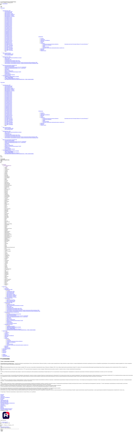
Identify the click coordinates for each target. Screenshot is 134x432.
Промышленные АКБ (6, 56)
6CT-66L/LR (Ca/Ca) (8, 32)
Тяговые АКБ (7, 58)
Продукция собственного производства (10, 65)
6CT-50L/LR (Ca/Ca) (8, 28)
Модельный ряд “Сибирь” (9, 15)
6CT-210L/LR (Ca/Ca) (8, 43)
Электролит (7, 143)
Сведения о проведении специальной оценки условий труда (53, 47)
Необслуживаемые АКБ (9, 53)
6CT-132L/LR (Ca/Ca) (8, 46)
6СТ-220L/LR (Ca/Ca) (8, 47)
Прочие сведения (46, 46)
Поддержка (75, 44)
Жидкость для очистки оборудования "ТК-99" (13, 71)
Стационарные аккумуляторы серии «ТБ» (12, 60)
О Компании (40, 36)
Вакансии (42, 49)
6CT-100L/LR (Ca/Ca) (8, 44)
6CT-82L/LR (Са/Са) (8, 41)
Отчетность (43, 43)
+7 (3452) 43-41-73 (4, 422)
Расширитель (7, 72)
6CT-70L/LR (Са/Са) (8, 35)
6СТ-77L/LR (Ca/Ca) (8, 30)
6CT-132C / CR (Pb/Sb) (9, 48)
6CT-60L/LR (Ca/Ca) (8, 31)
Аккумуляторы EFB (8, 12)
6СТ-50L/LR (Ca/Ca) (8, 19)
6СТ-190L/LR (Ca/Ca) (8, 49)
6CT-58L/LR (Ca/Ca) (8, 23)
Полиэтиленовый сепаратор (10, 74)
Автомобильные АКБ (6, 10)
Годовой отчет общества (47, 119)
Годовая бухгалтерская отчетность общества (50, 44)
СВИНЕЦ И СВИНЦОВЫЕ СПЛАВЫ (12, 76)
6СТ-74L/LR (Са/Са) (8, 27)
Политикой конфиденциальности (6, 408)
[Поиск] (1, 6)
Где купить (82, 44)
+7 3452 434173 (4, 3)
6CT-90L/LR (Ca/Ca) (8, 42)
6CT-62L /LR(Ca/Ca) (8, 29)
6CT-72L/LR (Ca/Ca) (8, 112)
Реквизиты (42, 48)
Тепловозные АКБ (8, 59)
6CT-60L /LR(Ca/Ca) (8, 26)
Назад (7, 166)
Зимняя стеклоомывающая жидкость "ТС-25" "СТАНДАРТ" (15, 67)
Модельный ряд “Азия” (9, 13)
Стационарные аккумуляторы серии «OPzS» (13, 61)
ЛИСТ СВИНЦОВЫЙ (9, 77)
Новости (78, 44)
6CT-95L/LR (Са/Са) (8, 38)
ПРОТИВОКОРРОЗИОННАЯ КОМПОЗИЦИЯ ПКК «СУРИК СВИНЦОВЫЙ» (19, 79)
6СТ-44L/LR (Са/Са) (8, 18)
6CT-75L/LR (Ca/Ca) (8, 39)
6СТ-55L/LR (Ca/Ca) (8, 95)
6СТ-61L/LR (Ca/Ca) (8, 96)
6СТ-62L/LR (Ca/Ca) (8, 20)
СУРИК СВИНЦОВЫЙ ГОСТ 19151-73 (12, 78)
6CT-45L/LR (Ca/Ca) (8, 25)
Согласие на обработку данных (6, 409)
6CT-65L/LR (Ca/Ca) (8, 34)
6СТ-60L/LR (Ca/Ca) (8, 17)
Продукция (3, 82)
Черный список (43, 50)
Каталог (1, 399)
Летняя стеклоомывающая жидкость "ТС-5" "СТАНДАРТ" (15, 142)
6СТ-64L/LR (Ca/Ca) (8, 24)
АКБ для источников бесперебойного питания (13, 57)
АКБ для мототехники (7, 127)
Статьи (42, 42)
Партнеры (42, 41)
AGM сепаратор (8, 73)
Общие (44, 45)
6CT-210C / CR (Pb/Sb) (9, 45)
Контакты (86, 44)
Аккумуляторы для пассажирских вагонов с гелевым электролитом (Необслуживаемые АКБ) (21, 63)
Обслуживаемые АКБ (9, 54)
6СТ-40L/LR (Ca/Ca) (8, 22)
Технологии (43, 39)
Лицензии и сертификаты (45, 40)
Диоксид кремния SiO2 (9, 70)
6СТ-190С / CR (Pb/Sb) (9, 50)
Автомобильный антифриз (9, 66)
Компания (2, 394)
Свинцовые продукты (7, 75)
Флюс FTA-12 (7, 69)
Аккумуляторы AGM (8, 11)
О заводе (42, 38)
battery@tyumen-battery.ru (4, 426)
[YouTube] (6, 418)
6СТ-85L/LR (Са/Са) (8, 36)
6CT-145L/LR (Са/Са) (8, 40)
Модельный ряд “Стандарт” (10, 16)
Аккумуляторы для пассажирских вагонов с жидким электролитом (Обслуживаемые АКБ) (21, 62)
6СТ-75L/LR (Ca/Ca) (8, 111)
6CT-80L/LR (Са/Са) (8, 33)
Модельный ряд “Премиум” (10, 14)
